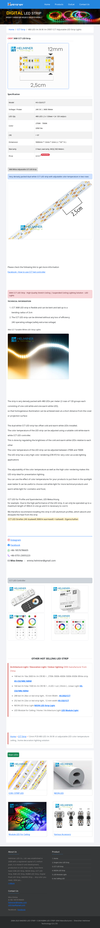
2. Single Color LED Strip (60, 862)
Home (47, 4)
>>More (11, 883)
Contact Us (84, 4)
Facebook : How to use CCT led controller (26, 272)
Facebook (15, 545)
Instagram (15, 539)
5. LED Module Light (59, 874)
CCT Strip (21, 29)
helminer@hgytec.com (17, 902)
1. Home (55, 858)
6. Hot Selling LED (58, 878)
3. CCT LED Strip (57, 866)
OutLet (71, 4)
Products (59, 4)
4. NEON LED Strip (58, 870)
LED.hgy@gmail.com (16, 905)
